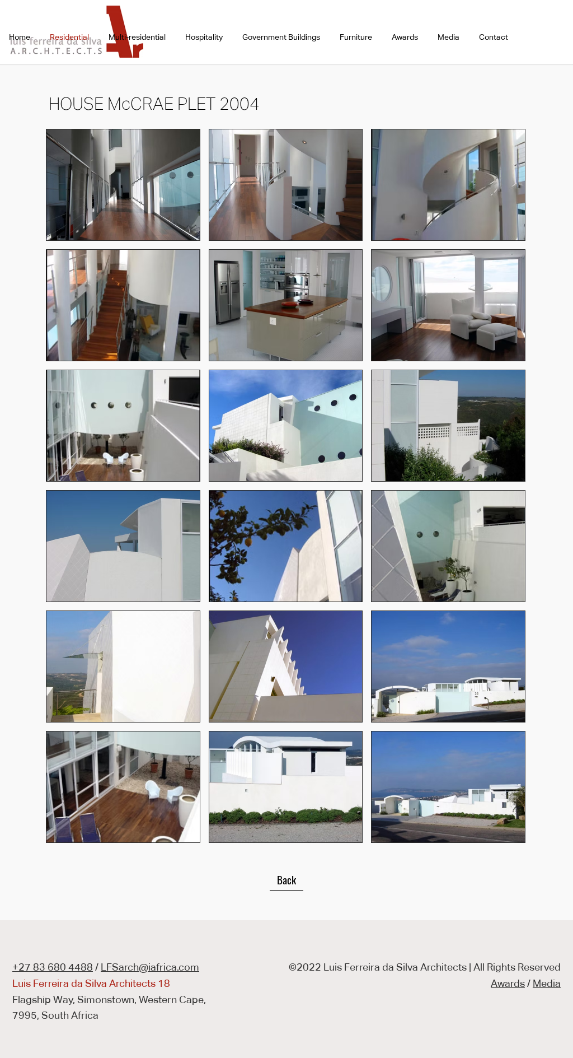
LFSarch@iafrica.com (150, 967)
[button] (123, 185)
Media (547, 983)
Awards (508, 983)
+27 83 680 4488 (52, 967)
